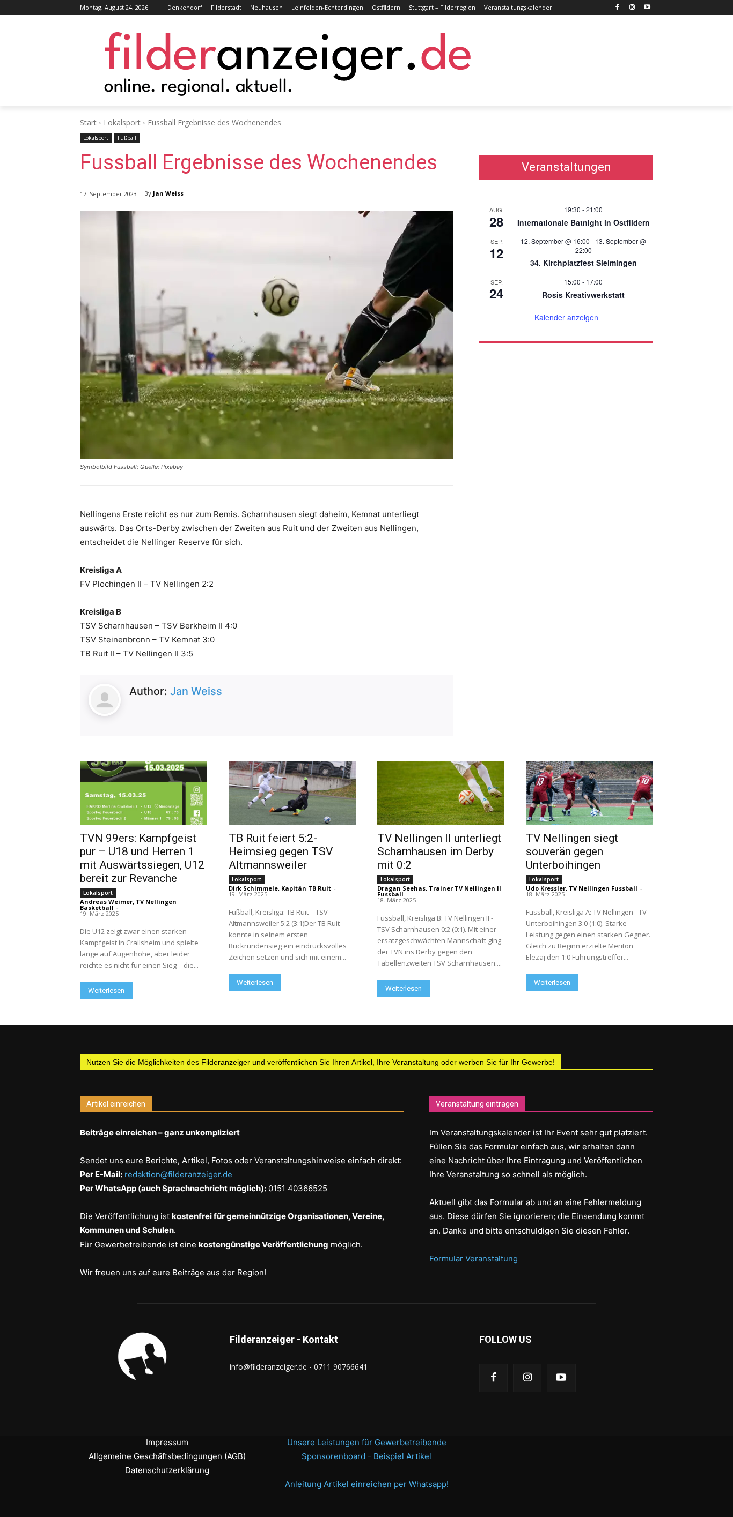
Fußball (127, 137)
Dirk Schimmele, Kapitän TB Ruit (280, 888)
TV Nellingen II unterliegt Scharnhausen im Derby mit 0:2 (439, 851)
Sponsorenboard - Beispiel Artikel (366, 1456)
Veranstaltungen (566, 167)
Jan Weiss (168, 193)
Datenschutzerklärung (167, 1470)
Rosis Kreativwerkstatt (583, 294)
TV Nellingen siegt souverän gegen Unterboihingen (572, 851)
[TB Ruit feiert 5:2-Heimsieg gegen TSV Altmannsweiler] (292, 793)
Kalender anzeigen (566, 317)
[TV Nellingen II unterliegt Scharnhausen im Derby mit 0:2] (440, 793)
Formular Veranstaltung (473, 1258)
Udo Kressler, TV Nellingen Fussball (581, 888)
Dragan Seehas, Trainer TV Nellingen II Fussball (439, 891)
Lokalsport (122, 122)
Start (88, 122)
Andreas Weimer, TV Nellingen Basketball (128, 904)
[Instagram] (632, 8)
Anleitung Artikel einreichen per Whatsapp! (367, 1484)
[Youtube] (647, 8)
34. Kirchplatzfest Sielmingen (583, 262)
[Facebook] (617, 8)
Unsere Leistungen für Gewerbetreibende (366, 1442)
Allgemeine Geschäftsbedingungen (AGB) (167, 1456)
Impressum (167, 1442)
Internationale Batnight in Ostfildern (583, 222)
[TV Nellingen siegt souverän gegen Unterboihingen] (589, 793)
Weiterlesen (106, 991)
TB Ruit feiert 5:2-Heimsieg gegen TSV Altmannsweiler (281, 851)
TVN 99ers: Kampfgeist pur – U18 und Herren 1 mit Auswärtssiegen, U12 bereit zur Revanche (142, 858)
